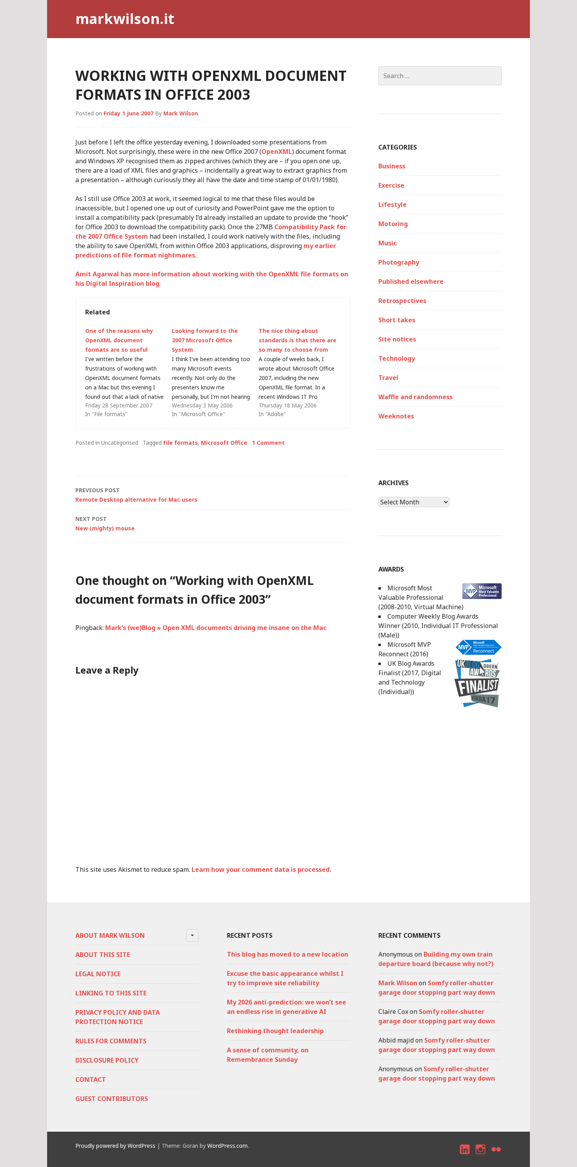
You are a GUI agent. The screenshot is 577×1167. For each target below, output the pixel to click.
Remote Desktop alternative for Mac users (136, 494)
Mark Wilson (180, 113)
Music (387, 243)
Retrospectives (402, 300)
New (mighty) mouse (105, 523)
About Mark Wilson (110, 935)
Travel (388, 377)
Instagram (480, 1156)
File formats (180, 442)
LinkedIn (465, 1156)
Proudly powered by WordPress (115, 1145)
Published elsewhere (411, 281)
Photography (398, 262)
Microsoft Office (224, 442)
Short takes (396, 320)
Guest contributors (111, 1098)
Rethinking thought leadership (275, 1030)
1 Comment (268, 442)
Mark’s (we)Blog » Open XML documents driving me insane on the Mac (216, 627)
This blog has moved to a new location (287, 954)
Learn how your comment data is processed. (261, 869)
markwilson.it (124, 18)
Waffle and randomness (415, 397)
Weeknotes (396, 416)
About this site (102, 954)
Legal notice (98, 974)
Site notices (397, 339)
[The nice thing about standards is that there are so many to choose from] (302, 372)
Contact (90, 1079)
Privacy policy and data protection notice (117, 1017)
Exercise (391, 185)
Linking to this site (110, 993)
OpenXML (276, 151)
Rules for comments (110, 1041)
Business (391, 166)
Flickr (496, 1156)
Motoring (393, 223)
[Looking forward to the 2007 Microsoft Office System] (215, 372)
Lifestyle (392, 204)
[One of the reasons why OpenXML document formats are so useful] (128, 372)
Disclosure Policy (107, 1060)
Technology (396, 358)
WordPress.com (227, 1145)
